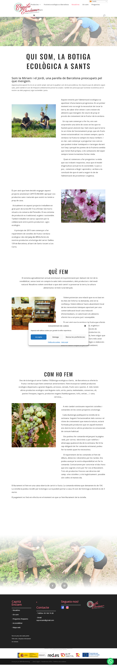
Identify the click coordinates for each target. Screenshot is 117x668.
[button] (85, 326)
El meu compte (37, 10)
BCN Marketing (25, 661)
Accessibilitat (17, 623)
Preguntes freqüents (20, 619)
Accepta (38, 337)
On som (85, 5)
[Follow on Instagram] (64, 586)
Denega (55, 337)
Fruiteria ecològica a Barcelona (56, 5)
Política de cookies (54, 342)
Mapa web (16, 627)
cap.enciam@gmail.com (45, 620)
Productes (35, 5)
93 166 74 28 (48, 613)
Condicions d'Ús (46, 661)
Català (94, 1)
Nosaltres (75, 5)
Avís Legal (64, 342)
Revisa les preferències (75, 337)
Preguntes (96, 5)
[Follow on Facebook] (52, 586)
